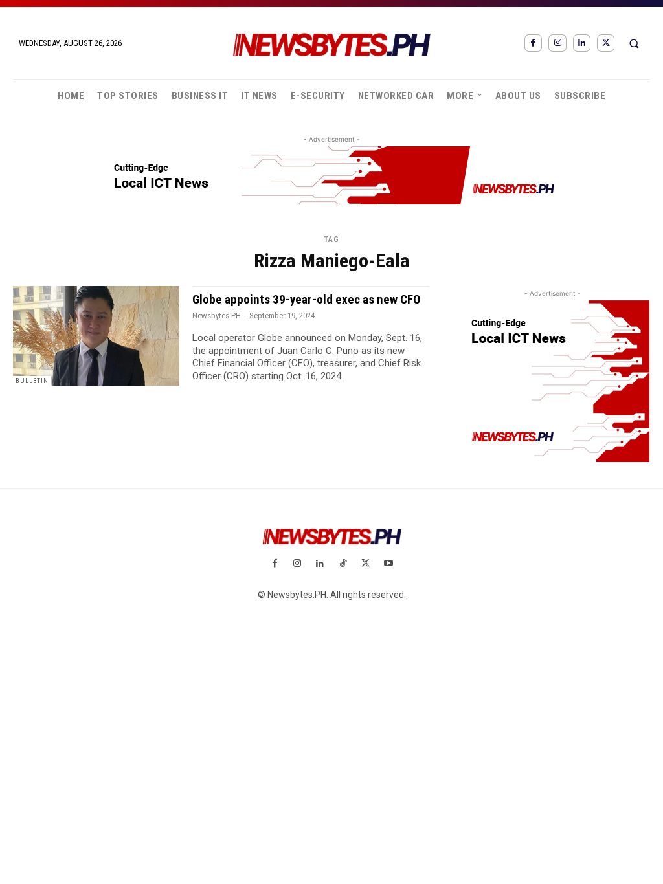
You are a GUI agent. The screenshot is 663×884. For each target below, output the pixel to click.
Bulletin (32, 380)
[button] (634, 43)
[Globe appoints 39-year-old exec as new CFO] (96, 336)
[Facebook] (533, 43)
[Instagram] (557, 43)
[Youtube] (388, 564)
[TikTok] (343, 564)
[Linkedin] (581, 43)
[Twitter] (605, 43)
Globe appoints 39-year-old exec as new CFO (306, 299)
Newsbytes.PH (216, 315)
